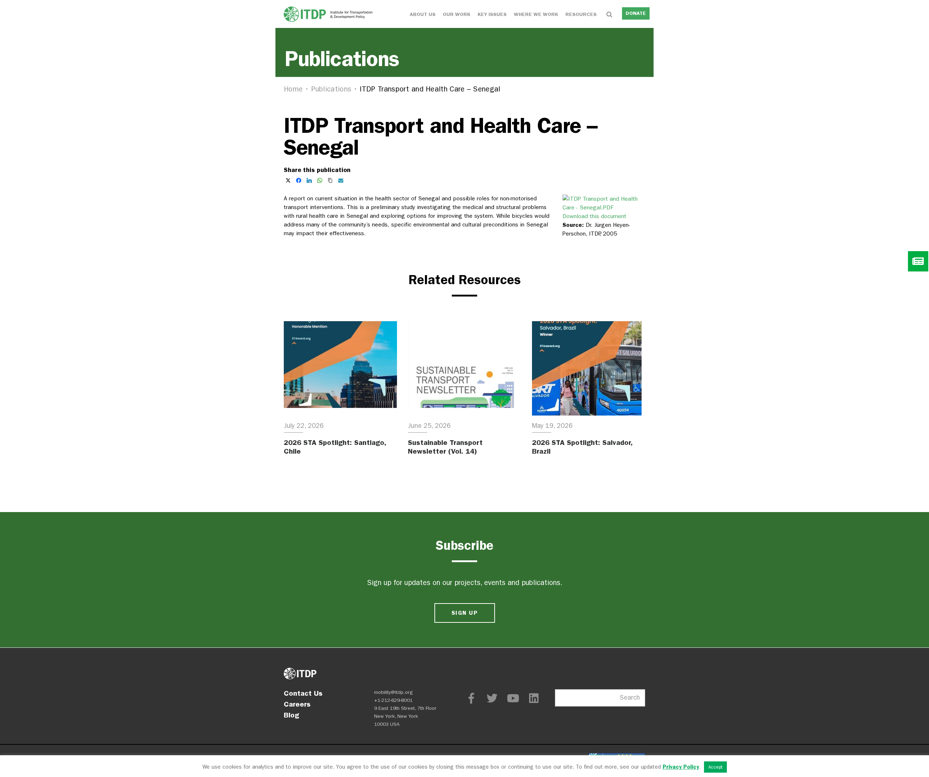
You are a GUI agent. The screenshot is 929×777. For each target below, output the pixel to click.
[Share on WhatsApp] (319, 180)
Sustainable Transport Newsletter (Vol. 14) (445, 446)
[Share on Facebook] (298, 180)
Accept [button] (715, 767)
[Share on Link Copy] (330, 180)
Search (630, 698)
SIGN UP (464, 612)
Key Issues (492, 14)
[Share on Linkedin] (309, 180)
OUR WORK (456, 14)
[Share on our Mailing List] (340, 180)
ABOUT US (422, 14)
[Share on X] (288, 180)
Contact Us (303, 693)
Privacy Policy (681, 767)
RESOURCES (581, 14)
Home (293, 89)
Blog (291, 715)
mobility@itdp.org (393, 692)
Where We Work (536, 14)
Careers (297, 704)
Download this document (594, 216)
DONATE (636, 13)
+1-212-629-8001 (393, 700)
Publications (331, 89)
